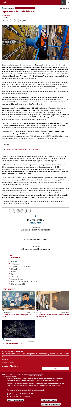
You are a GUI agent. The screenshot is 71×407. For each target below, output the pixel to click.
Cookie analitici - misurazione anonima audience (25, 395)
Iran (12, 274)
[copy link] (3, 20)
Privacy (18, 374)
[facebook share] (15, 20)
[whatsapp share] (7, 20)
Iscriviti (56, 368)
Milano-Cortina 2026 (18, 284)
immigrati (14, 261)
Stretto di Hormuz (17, 279)
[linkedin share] (19, 20)
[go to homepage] (4, 2)
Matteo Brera (15, 269)
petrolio (13, 271)
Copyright (12, 374)
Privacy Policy (14, 366)
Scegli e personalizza (15, 400)
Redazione (4, 374)
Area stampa (25, 374)
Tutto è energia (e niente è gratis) (13, 343)
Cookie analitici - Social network (19, 396)
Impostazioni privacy (35, 375)
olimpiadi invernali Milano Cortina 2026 (24, 281)
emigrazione (15, 264)
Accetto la (7, 366)
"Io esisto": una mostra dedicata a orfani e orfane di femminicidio (52, 315)
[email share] (24, 20)
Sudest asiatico (16, 276)
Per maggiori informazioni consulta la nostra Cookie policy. (26, 390)
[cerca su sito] (63, 2)
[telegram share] (11, 20)
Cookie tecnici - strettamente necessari (21, 393)
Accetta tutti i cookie (49, 400)
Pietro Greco (6, 15)
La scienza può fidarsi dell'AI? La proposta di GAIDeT (16, 315)
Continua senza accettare (51, 404)
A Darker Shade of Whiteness (21, 266)
